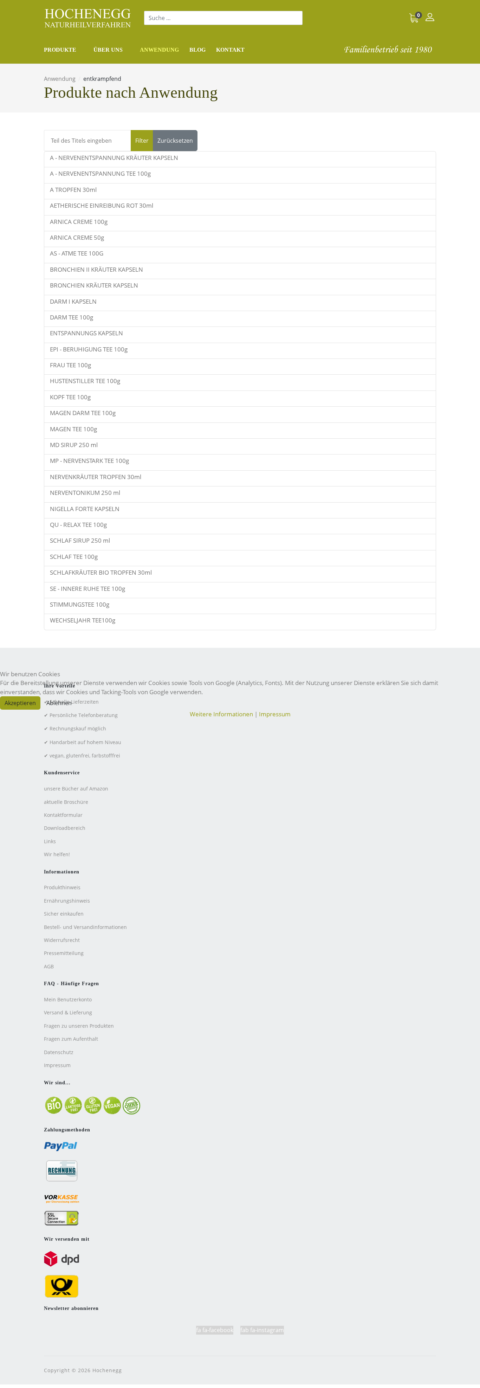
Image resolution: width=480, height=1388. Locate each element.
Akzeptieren (20, 703)
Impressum (275, 714)
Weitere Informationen (221, 714)
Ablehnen (59, 703)
